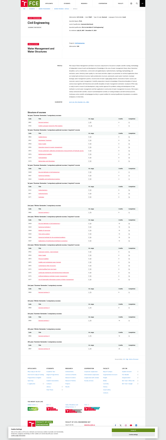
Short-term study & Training (36, 374)
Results (67, 387)
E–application (34, 384)
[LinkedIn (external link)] (136, 425)
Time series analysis (44, 234)
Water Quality (42, 144)
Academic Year (51, 371)
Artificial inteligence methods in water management (52, 276)
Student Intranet (129, 372)
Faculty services (88, 380)
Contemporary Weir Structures (47, 265)
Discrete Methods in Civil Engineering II (49, 223)
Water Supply (42, 255)
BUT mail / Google (130, 384)
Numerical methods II (44, 227)
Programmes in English (34, 377)
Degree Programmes (44, 8)
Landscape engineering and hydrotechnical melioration (53, 272)
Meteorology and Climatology (46, 161)
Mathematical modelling (45, 154)
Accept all (133, 430)
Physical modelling (43, 259)
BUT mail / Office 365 (130, 381)
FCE (24, 8)
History (105, 387)
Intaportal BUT (129, 378)
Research (84, 3)
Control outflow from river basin (47, 269)
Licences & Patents (70, 374)
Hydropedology (42, 157)
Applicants (49, 3)
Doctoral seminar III (44, 292)
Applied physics (42, 137)
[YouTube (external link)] (131, 425)
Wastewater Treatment (45, 140)
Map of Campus (107, 371)
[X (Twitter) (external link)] (120, 425)
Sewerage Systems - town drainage (48, 252)
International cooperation (91, 374)
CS (142, 3)
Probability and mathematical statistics (49, 179)
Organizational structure (110, 374)
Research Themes (70, 380)
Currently (106, 384)
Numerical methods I (44, 175)
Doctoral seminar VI (44, 336)
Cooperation (103, 3)
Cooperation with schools (91, 377)
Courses (49, 377)
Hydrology (41, 197)
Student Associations (53, 380)
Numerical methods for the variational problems (51, 237)
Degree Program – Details (61, 8)
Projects (67, 384)
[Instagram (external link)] (126, 425)
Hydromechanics (43, 193)
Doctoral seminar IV (44, 308)
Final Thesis (52, 390)
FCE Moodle (128, 375)
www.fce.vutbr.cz (89, 425)
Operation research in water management (50, 147)
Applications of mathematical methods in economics (53, 241)
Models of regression (44, 230)
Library (51, 387)
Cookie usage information (18, 435)
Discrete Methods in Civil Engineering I (49, 172)
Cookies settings (133, 434)
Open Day (30, 380)
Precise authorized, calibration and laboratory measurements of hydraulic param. (61, 151)
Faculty (120, 3)
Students (67, 3)
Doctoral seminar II (43, 212)
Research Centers (70, 377)
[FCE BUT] (30, 3)
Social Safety (107, 390)
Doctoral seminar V (43, 320)
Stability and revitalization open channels (49, 262)
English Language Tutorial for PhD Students (50, 126)
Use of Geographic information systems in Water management (56, 279)
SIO (124, 359)
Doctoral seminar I (43, 122)
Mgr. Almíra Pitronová (132, 359)
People (105, 377)
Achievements (69, 371)
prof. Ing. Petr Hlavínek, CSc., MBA (79, 102)
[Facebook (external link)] (115, 425)
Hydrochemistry (42, 190)
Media (105, 380)
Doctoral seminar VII (44, 349)
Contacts (49, 384)
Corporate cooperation (91, 371)
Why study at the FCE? (34, 371)
